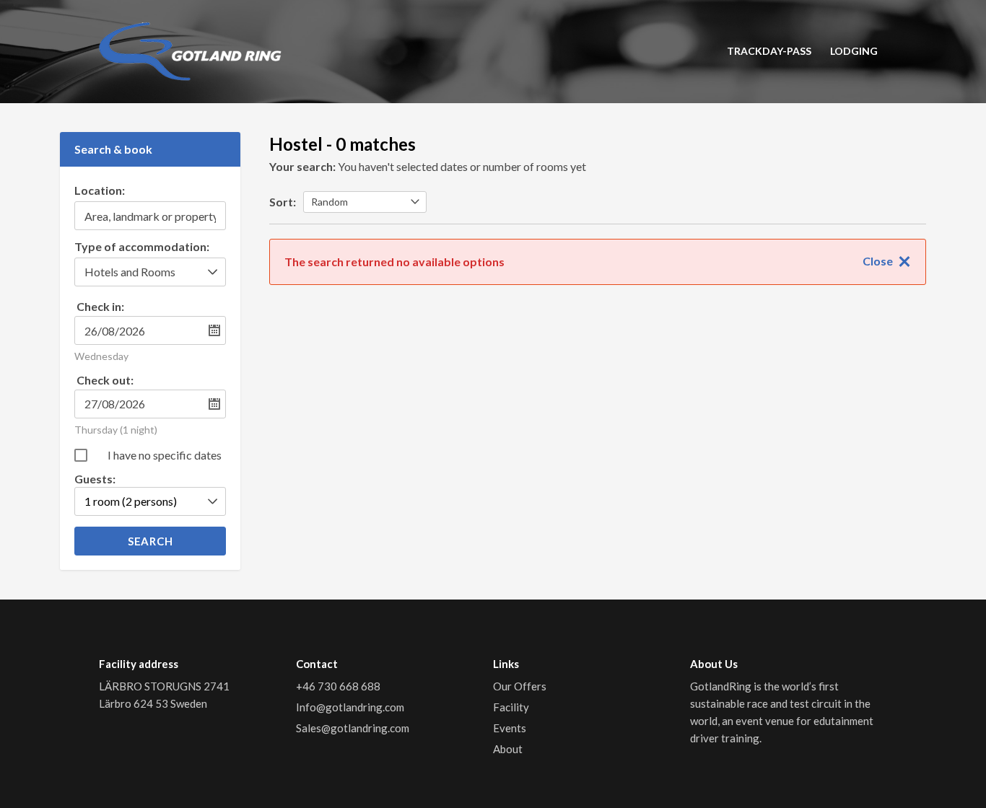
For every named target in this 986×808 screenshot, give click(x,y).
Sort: (282, 201)
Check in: (100, 306)
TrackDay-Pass (769, 51)
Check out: (105, 380)
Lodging (854, 51)
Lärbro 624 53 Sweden (153, 703)
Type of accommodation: (141, 247)
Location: (99, 191)
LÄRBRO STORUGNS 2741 (165, 686)
